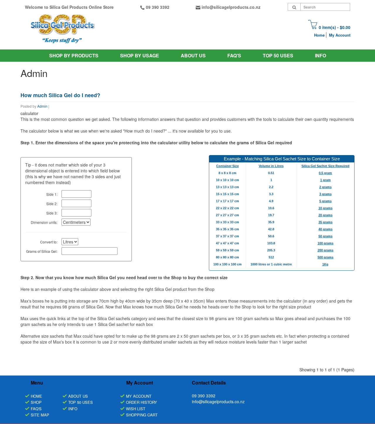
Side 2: (51, 203)
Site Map (40, 415)
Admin (42, 106)
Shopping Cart (142, 415)
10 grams (325, 208)
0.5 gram (325, 173)
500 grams (325, 257)
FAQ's (36, 408)
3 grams (325, 194)
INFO (320, 55)
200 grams (325, 250)
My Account (339, 35)
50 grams (325, 236)
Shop (36, 402)
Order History (141, 402)
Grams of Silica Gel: (41, 251)
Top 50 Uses (278, 55)
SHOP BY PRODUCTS (73, 55)
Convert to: (48, 241)
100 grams (325, 243)
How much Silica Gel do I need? (60, 95)
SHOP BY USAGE (139, 55)
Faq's (234, 55)
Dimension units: (44, 222)
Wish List (135, 408)
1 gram (325, 180)
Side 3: (51, 212)
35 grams (325, 222)
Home (319, 35)
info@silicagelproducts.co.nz (231, 7)
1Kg (325, 264)
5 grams (325, 201)
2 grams (325, 187)
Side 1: (51, 194)
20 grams (325, 215)
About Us (193, 55)
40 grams (325, 229)
